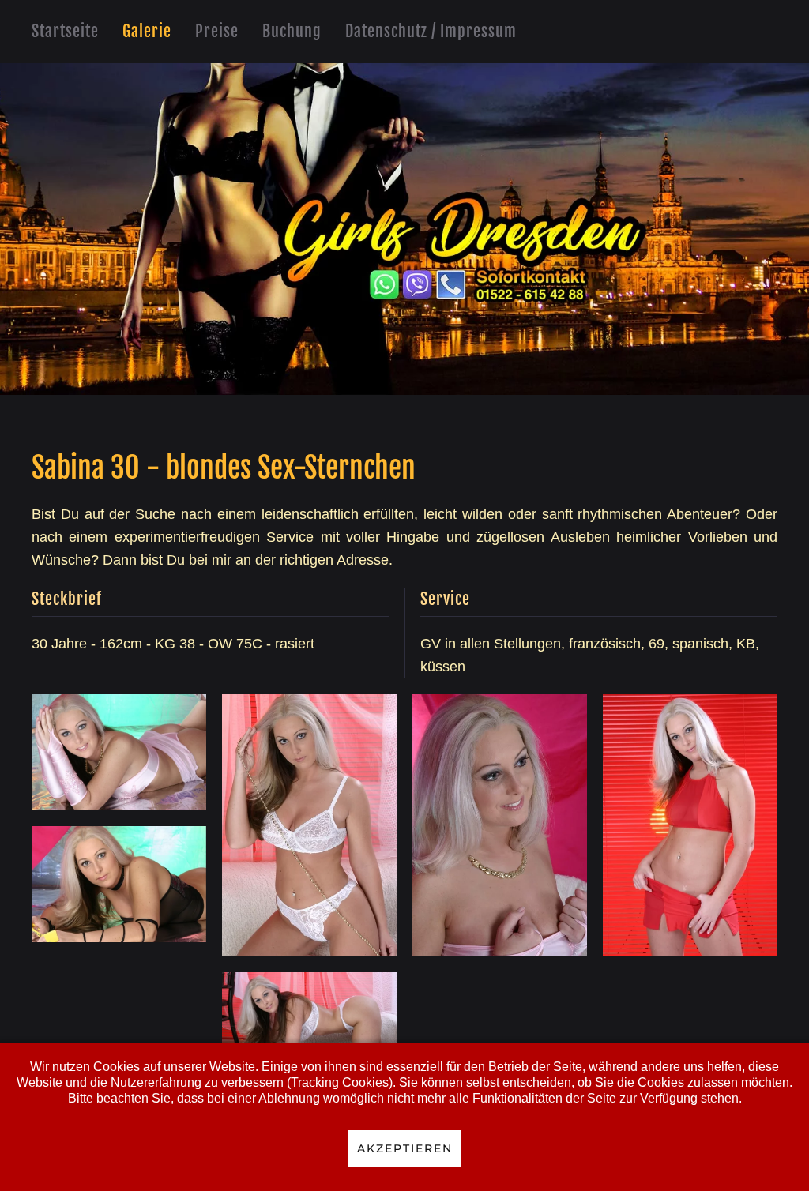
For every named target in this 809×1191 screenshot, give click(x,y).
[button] (119, 752)
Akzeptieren (405, 1148)
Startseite (65, 31)
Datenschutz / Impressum (431, 31)
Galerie (146, 31)
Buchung (292, 31)
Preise (217, 31)
